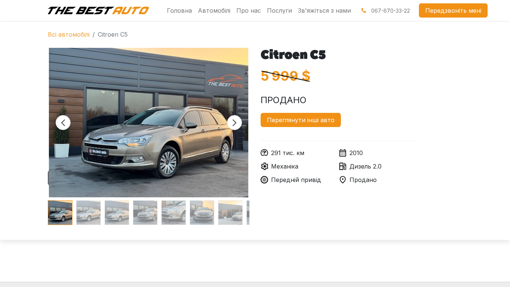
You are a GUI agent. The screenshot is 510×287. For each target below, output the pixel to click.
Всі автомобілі (69, 34)
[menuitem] (179, 10)
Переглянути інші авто (301, 120)
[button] (63, 122)
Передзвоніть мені (453, 10)
